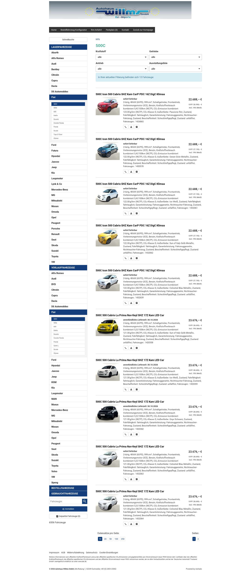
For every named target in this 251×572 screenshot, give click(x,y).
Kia (53, 172)
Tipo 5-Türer (58, 134)
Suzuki (55, 250)
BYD (53, 284)
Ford (53, 145)
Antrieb (99, 63)
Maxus (54, 404)
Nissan (55, 206)
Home (54, 30)
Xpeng (54, 482)
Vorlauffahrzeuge (63, 267)
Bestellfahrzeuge (62, 488)
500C (55, 104)
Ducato (56, 119)
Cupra (54, 80)
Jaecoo (55, 161)
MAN (54, 399)
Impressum (54, 552)
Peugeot (55, 223)
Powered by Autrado (194, 569)
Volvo (54, 471)
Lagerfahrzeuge (61, 47)
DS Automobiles (59, 91)
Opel (53, 217)
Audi (53, 63)
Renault (55, 234)
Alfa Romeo (57, 58)
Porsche (55, 228)
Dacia (54, 86)
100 (116, 539)
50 (110, 539)
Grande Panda (59, 123)
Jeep (54, 167)
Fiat (53, 97)
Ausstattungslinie (158, 63)
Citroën (55, 75)
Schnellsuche (68, 39)
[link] (125, 127)
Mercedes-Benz (59, 189)
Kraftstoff (101, 51)
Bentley (55, 69)
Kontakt (125, 30)
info (98, 39)
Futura (54, 150)
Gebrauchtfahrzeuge (64, 493)
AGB (63, 552)
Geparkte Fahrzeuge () (69, 516)
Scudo (56, 131)
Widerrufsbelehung (75, 552)
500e (55, 108)
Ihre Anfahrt (96, 30)
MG (53, 195)
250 (122, 539)
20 (105, 539)
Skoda (54, 245)
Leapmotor (57, 178)
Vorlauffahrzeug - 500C (149, 329)
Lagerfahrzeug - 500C (149, 108)
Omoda (55, 211)
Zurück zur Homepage (143, 30)
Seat (53, 239)
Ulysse (56, 138)
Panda (56, 127)
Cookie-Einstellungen (108, 552)
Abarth (55, 52)
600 (55, 112)
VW (53, 262)
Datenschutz (91, 552)
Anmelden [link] (69, 509)
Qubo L (56, 346)
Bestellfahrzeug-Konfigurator (74, 30)
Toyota (54, 256)
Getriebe (153, 51)
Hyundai (55, 156)
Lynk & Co (56, 184)
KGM (54, 382)
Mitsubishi (56, 200)
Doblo (56, 115)
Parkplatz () (112, 30)
